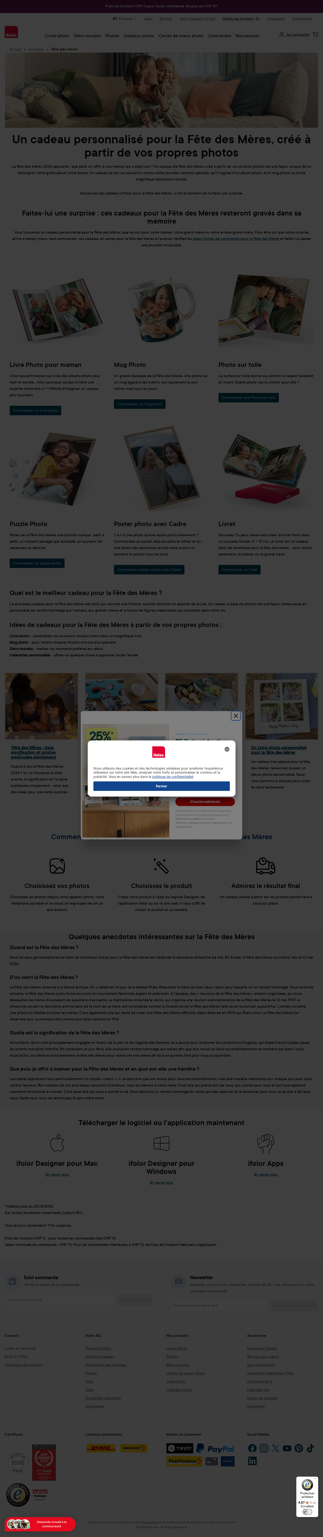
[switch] (307, 1512)
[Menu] (315, 1479)
